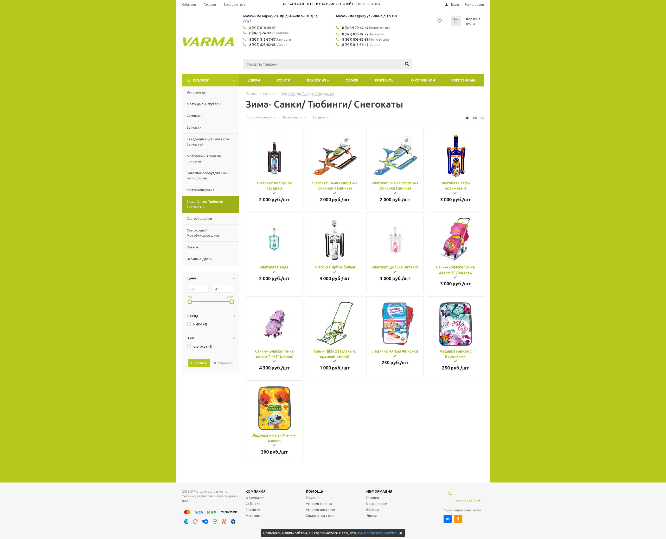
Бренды (372, 509)
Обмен (351, 80)
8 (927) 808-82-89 (355, 39)
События (253, 503)
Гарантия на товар (321, 515)
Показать (199, 363)
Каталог (201, 80)
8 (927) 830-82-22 (355, 34)
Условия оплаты (319, 503)
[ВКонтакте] (448, 519)
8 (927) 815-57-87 (262, 39)
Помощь (314, 491)
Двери (254, 80)
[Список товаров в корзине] (466, 24)
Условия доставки (320, 509)
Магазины (253, 515)
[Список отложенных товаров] (439, 22)
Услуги (283, 80)
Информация (379, 491)
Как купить (318, 80)
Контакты (384, 80)
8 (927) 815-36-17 (355, 44)
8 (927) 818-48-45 (262, 27)
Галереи (372, 497)
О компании (423, 80)
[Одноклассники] (458, 519)
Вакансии (253, 509)
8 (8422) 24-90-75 (262, 33)
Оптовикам (463, 80)
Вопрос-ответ (377, 503)
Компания (256, 491)
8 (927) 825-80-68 (262, 44)
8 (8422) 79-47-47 (355, 27)
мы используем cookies (377, 533)
